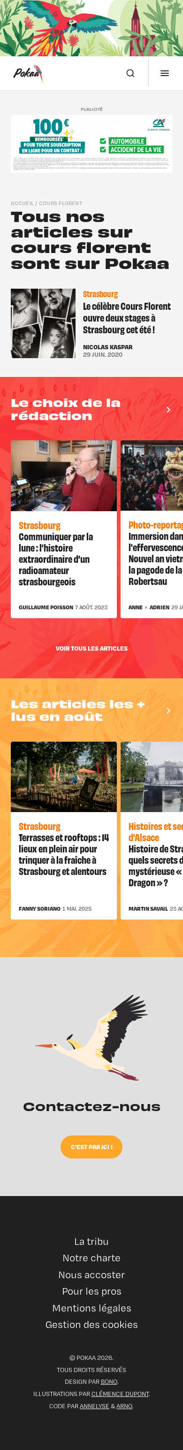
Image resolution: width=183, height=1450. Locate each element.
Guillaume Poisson (46, 607)
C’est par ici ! (92, 1147)
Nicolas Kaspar (107, 347)
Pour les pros (92, 1291)
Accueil (22, 203)
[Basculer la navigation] (165, 73)
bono (109, 1381)
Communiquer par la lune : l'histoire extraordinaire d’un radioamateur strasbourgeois (56, 558)
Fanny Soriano (40, 909)
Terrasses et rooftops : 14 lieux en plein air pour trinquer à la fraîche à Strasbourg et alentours (64, 853)
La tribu (91, 1241)
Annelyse (94, 1406)
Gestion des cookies (92, 1324)
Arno (124, 1406)
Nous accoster (91, 1275)
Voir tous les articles (92, 648)
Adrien (159, 607)
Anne (136, 607)
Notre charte (91, 1258)
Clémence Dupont (120, 1393)
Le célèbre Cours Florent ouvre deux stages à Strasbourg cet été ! (127, 317)
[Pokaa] (28, 73)
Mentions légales (91, 1308)
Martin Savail (148, 909)
